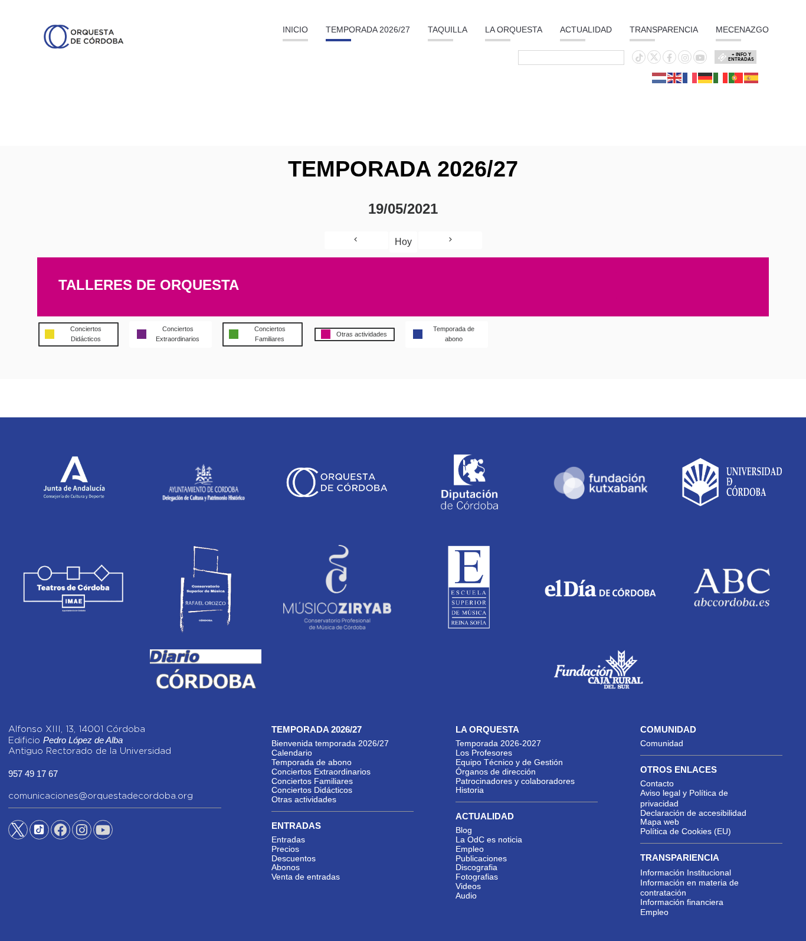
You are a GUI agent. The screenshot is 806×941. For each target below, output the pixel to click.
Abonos (285, 867)
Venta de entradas (305, 876)
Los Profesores (484, 752)
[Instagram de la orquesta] (685, 58)
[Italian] (721, 77)
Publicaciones (481, 858)
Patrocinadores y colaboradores (515, 781)
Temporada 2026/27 (368, 29)
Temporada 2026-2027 (498, 743)
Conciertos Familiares (312, 781)
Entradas (288, 839)
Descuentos (293, 858)
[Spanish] (751, 77)
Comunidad (661, 743)
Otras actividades (303, 799)
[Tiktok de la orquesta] (639, 58)
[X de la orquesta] (654, 60)
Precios (285, 849)
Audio (466, 895)
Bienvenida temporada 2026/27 (330, 743)
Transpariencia (679, 857)
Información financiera (681, 902)
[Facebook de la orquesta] (669, 58)
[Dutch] (659, 77)
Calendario (291, 752)
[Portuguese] (736, 77)
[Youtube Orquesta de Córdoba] (103, 832)
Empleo (470, 849)
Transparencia (664, 29)
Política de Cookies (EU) (685, 831)
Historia (470, 790)
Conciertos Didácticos (311, 790)
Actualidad (586, 29)
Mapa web (659, 821)
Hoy (403, 242)
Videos (468, 886)
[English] (675, 77)
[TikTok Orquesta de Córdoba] (39, 834)
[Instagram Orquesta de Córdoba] (81, 832)
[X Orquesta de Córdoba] (18, 834)
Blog (464, 830)
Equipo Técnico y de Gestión (509, 762)
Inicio (295, 29)
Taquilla (447, 29)
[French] (690, 77)
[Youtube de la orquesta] (700, 58)
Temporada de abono (311, 762)
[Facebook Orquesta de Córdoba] (60, 832)
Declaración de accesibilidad (693, 813)
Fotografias (477, 876)
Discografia (476, 867)
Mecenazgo (742, 29)
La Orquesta (513, 29)
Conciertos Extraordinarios (321, 771)
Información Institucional (685, 872)
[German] (705, 77)
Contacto (657, 783)
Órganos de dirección (496, 771)
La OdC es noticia (489, 839)
